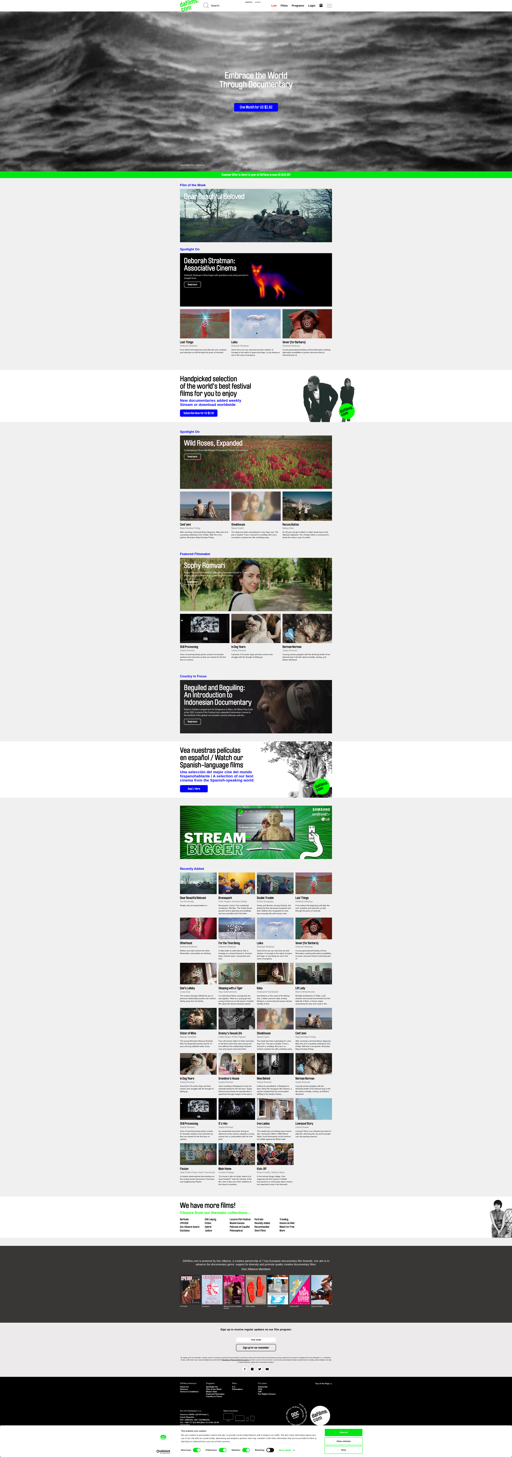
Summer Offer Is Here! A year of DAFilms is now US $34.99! (256, 174)
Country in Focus (193, 676)
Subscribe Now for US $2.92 (198, 413)
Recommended (262, 1227)
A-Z (233, 1387)
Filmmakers (237, 1389)
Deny (343, 1450)
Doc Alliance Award (189, 1227)
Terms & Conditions (189, 1391)
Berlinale (184, 1219)
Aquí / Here (194, 788)
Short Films (260, 1230)
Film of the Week (193, 185)
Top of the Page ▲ (323, 1383)
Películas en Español (240, 1227)
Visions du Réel (286, 1223)
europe (258, 2)
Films (284, 5)
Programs (298, 5)
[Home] (189, 5)
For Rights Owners (267, 1394)
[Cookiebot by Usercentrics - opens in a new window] (163, 1452)
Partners (184, 1389)
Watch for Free (286, 1227)
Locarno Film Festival (240, 1219)
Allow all (344, 1432)
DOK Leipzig (210, 1219)
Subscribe (262, 1387)
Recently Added (192, 868)
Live (274, 5)
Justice (208, 1230)
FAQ (260, 1389)
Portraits (259, 1219)
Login (311, 5)
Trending (283, 1219)
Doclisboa (185, 1230)
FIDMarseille (272, 1306)
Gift (259, 1391)
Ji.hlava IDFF (294, 1306)
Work (282, 1230)
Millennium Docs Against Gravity (233, 1307)
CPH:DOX (184, 1223)
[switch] (223, 1450)
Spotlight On (190, 249)
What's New (211, 1391)
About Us (184, 1387)
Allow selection (344, 1441)
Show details (285, 1450)
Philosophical (236, 1230)
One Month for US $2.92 (256, 107)
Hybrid (208, 1227)
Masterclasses (237, 1223)
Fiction (208, 1223)
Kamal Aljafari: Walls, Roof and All (192, 165)
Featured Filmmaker (195, 554)
